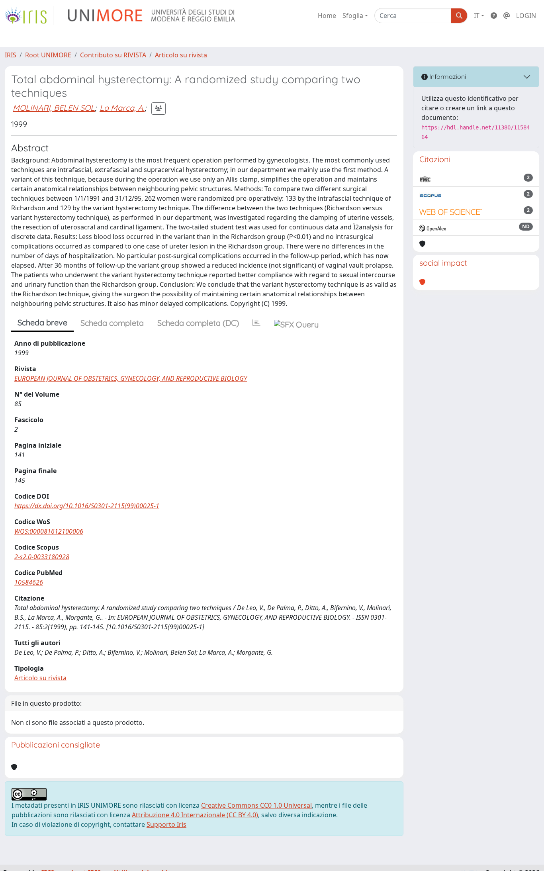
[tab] (256, 323)
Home (327, 15)
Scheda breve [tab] (42, 322)
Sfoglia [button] (352, 15)
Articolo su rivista (181, 55)
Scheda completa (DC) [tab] (198, 323)
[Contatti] (506, 15)
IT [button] (476, 15)
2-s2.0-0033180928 (41, 556)
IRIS (10, 55)
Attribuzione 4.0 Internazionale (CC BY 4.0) (195, 814)
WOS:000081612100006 (48, 531)
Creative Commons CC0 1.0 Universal (256, 805)
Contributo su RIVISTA (113, 55)
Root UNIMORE (48, 55)
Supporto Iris (166, 824)
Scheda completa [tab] (112, 323)
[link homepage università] (152, 15)
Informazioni (447, 76)
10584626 (28, 582)
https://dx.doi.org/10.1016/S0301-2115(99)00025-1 (86, 505)
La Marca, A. (122, 108)
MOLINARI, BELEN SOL (54, 108)
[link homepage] (29, 15)
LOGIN (526, 15)
